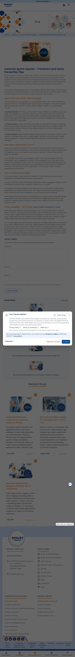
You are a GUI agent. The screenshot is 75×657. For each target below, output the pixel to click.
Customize (8, 341)
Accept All (66, 342)
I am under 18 (18, 336)
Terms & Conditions (30, 328)
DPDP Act (44, 328)
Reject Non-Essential (53, 342)
